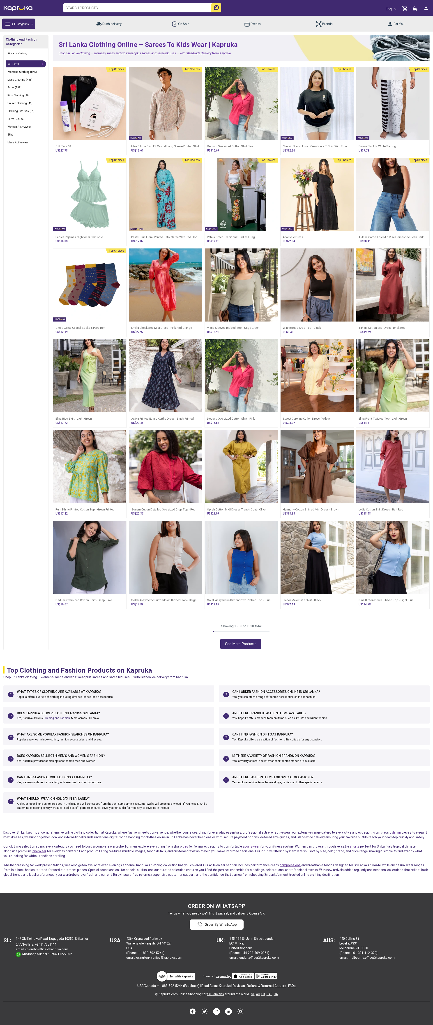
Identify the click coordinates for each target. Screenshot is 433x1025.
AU (258, 994)
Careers (280, 986)
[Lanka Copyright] (156, 994)
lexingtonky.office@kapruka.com (159, 957)
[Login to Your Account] (426, 10)
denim (396, 832)
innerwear (39, 851)
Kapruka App (223, 976)
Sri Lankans (215, 994)
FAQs (292, 986)
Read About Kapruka (216, 986)
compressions (290, 865)
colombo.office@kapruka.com (46, 949)
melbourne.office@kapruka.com (372, 957)
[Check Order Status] (415, 9)
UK (263, 994)
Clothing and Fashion (57, 718)
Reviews (239, 986)
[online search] (216, 7)
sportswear (251, 846)
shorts (354, 846)
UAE (269, 994)
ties (185, 846)
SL (253, 994)
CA (276, 994)
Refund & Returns (260, 986)
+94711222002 (61, 954)
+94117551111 (46, 944)
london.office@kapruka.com (259, 957)
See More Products (240, 644)
